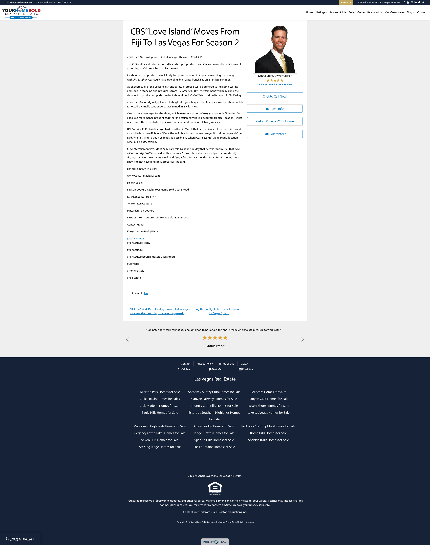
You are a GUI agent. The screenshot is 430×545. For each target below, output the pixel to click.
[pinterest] (419, 2)
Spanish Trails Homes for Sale (268, 440)
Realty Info (373, 12)
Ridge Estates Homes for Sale (214, 433)
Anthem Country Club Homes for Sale (214, 391)
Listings (320, 12)
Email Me (247, 369)
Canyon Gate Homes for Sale (268, 398)
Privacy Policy (205, 363)
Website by (214, 541)
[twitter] (423, 2)
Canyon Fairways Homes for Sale (214, 398)
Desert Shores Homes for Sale (268, 405)
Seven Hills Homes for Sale (159, 440)
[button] (127, 339)
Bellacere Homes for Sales (268, 391)
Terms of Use (226, 363)
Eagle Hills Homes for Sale (160, 412)
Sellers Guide (357, 12)
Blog (409, 12)
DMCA (244, 363)
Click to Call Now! (275, 96)
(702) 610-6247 (65, 2)
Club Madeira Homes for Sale (160, 405)
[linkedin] (416, 2)
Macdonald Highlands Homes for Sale (160, 426)
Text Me (217, 369)
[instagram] (412, 2)
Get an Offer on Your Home (275, 121)
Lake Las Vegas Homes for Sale (268, 412)
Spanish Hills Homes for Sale (214, 440)
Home (309, 12)
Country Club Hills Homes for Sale (214, 405)
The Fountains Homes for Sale (214, 446)
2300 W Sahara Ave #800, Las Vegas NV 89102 (377, 2)
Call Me (185, 369)
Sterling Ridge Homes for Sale (160, 446)
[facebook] (404, 2)
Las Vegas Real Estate (215, 379)
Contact (422, 12)
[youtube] (408, 2)
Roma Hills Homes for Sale (268, 433)
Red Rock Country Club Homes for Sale (268, 426)
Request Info (275, 108)
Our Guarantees (394, 12)
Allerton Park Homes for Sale (160, 391)
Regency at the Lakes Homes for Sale (159, 433)
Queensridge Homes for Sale (214, 426)
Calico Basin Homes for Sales (160, 398)
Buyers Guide (338, 12)
